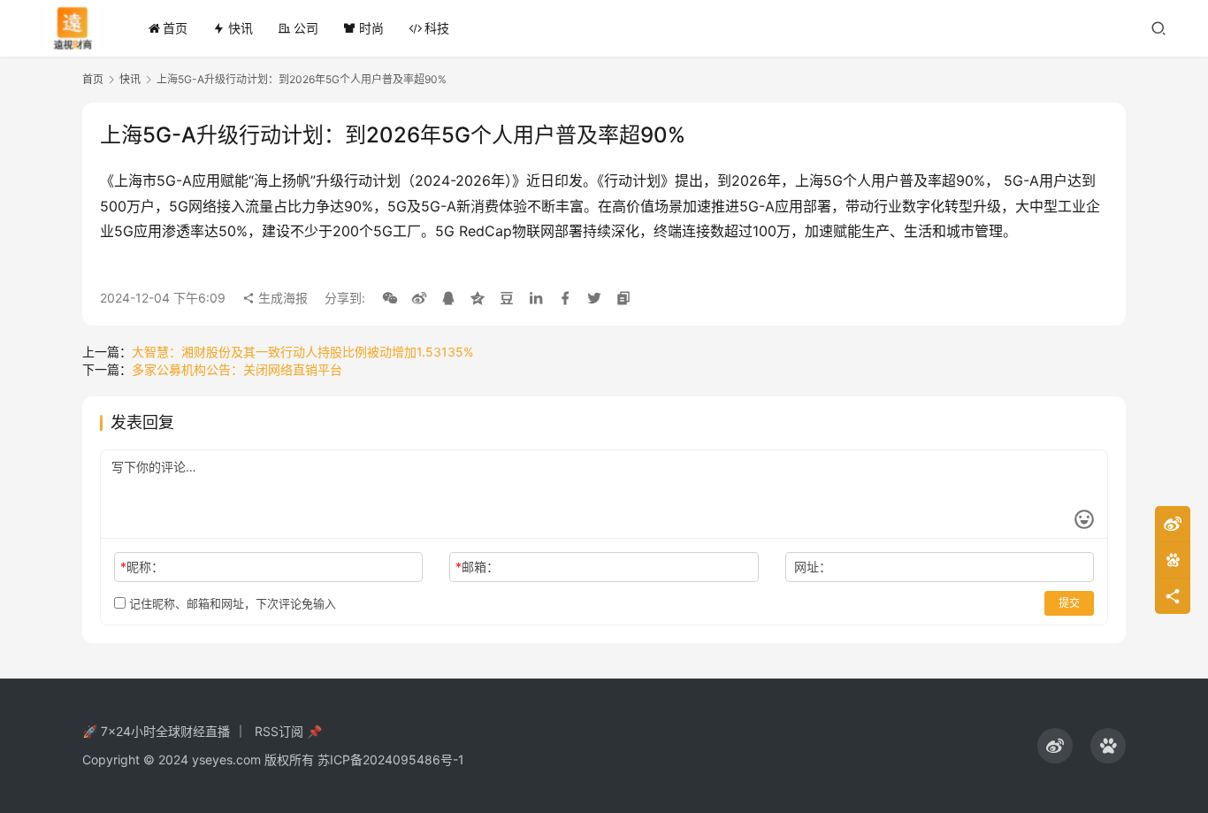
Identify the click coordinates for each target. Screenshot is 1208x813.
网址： (812, 566)
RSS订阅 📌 (288, 731)
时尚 (371, 27)
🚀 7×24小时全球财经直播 (156, 731)
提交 (1069, 603)
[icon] (1055, 745)
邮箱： (477, 566)
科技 (436, 27)
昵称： (142, 566)
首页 (175, 27)
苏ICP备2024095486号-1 (390, 759)
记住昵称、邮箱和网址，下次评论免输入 (231, 603)
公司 (306, 27)
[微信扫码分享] (390, 298)
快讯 (240, 27)
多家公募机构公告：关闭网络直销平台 (237, 369)
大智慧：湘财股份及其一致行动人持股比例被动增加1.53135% (302, 351)
